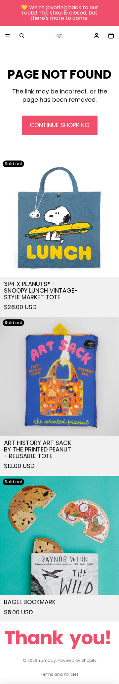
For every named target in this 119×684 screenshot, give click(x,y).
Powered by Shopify (77, 660)
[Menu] (7, 35)
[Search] (22, 35)
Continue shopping (60, 125)
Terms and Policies (60, 674)
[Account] (96, 35)
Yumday (47, 660)
